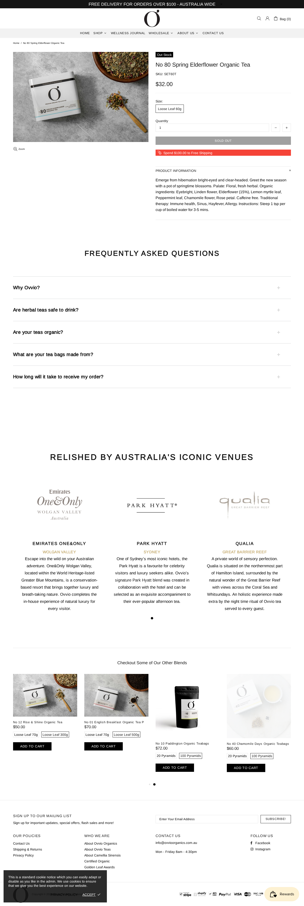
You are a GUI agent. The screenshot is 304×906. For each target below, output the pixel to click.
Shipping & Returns (27, 849)
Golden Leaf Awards (99, 867)
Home (16, 43)
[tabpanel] (59, 548)
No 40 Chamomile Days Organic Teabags (258, 744)
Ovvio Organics (152, 18)
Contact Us (21, 843)
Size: (159, 101)
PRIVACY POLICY (64, 895)
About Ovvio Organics (100, 843)
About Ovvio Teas (97, 849)
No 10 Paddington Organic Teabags (182, 743)
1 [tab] (152, 618)
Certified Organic (97, 861)
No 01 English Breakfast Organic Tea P (114, 722)
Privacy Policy (23, 855)
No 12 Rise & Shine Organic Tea (37, 722)
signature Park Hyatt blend (138, 580)
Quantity (162, 121)
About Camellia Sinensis (102, 855)
